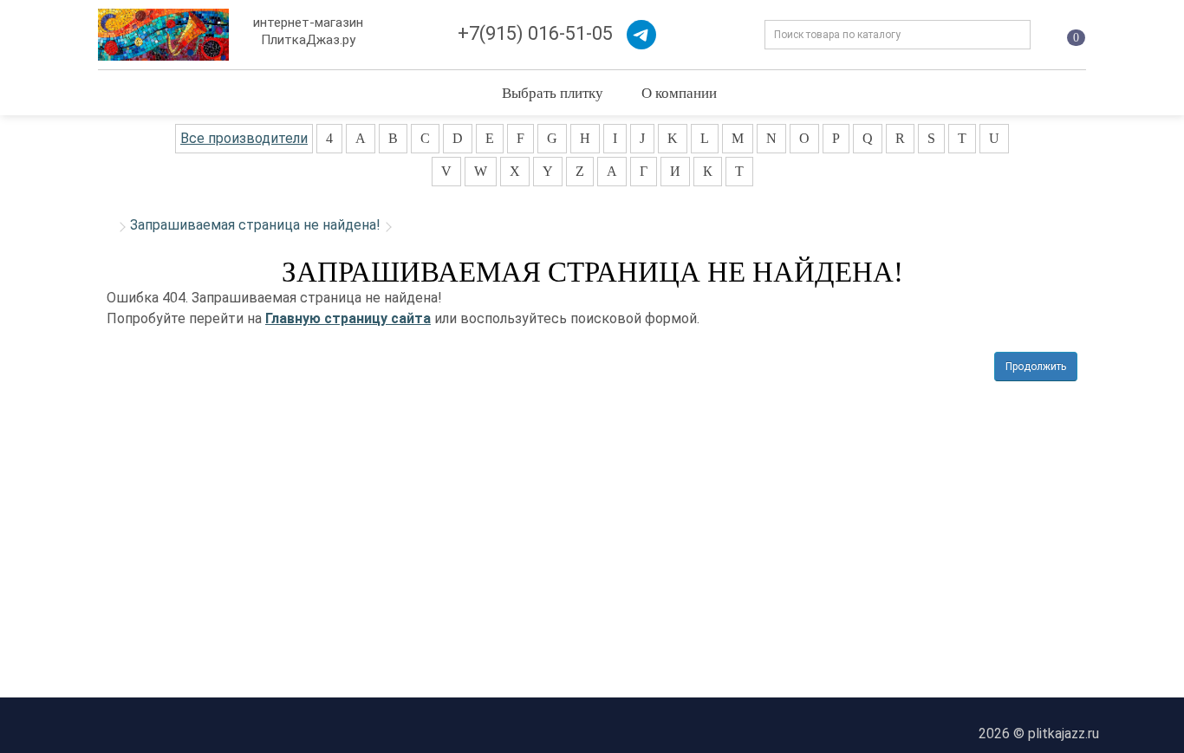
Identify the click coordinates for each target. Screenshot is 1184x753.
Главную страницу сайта (348, 318)
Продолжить (1035, 366)
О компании (679, 92)
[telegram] (641, 34)
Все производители (244, 138)
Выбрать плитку (552, 92)
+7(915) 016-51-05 (535, 33)
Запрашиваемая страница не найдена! (255, 225)
